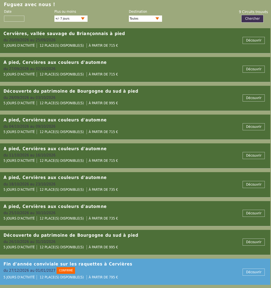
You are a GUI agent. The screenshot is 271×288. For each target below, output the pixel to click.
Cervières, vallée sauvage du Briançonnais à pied (64, 33)
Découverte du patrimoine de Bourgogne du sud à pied (71, 91)
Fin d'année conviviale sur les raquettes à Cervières (68, 264)
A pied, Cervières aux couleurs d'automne (55, 62)
